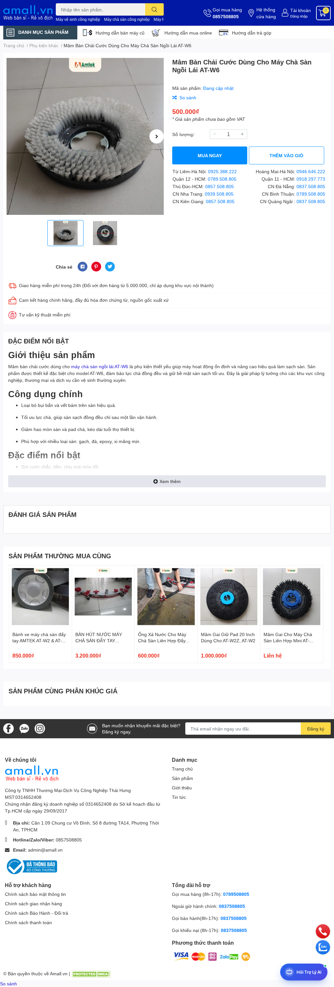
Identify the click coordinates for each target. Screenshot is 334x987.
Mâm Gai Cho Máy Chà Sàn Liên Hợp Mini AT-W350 (288, 641)
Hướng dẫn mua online (188, 32)
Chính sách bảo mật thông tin (35, 894)
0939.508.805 (219, 194)
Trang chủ (182, 769)
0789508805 (236, 894)
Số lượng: (183, 134)
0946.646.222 (310, 171)
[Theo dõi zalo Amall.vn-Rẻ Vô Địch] (24, 728)
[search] (154, 9)
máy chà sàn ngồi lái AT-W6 (99, 366)
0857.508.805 (219, 186)
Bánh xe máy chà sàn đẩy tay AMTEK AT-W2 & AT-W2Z (39, 641)
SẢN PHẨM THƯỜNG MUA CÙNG (59, 556)
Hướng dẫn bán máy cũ (120, 32)
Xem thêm (170, 481)
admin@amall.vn (45, 850)
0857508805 (226, 16)
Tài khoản (300, 10)
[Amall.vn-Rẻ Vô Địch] (28, 13)
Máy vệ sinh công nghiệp (78, 19)
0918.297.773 (310, 179)
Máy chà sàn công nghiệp (127, 19)
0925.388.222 (222, 171)
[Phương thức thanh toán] (212, 956)
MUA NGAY (210, 155)
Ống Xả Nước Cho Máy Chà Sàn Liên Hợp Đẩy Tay (162, 641)
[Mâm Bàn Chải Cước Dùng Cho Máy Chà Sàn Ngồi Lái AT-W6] (85, 136)
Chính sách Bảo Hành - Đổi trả (36, 913)
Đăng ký (315, 728)
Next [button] (156, 136)
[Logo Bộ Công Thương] (31, 866)
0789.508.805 (222, 179)
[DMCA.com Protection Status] (91, 973)
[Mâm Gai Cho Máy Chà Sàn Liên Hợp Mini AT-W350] (291, 596)
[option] (85, 136)
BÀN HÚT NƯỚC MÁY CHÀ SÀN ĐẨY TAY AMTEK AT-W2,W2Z (98, 641)
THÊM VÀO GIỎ (286, 155)
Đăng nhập (299, 16)
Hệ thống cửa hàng (266, 13)
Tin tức (179, 797)
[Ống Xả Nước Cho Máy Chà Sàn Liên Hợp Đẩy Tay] (166, 596)
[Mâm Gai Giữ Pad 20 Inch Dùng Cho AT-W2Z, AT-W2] (229, 596)
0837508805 (232, 906)
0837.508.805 (310, 186)
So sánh (8, 983)
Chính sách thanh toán (28, 922)
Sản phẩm (182, 778)
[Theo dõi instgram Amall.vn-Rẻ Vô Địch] (40, 728)
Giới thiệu (182, 787)
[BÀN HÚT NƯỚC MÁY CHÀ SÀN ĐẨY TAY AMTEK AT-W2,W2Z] (103, 596)
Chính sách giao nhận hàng (33, 903)
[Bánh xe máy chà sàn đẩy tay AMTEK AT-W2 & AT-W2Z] (40, 596)
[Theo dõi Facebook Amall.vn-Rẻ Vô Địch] (8, 728)
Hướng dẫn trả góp (251, 32)
